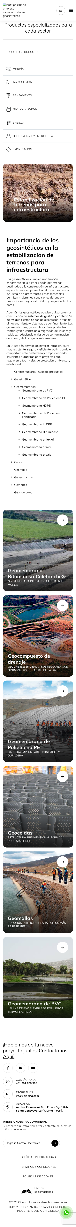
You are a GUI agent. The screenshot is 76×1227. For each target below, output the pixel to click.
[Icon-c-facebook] (8, 1068)
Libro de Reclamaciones (43, 1189)
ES (61, 10)
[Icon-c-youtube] (33, 1068)
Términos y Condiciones (38, 1166)
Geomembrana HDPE (36, 405)
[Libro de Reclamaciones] (26, 1191)
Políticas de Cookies (38, 1176)
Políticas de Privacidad (38, 1157)
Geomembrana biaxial (36, 447)
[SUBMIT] (54, 1143)
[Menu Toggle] (70, 10)
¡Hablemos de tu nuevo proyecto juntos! (35, 1050)
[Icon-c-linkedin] (20, 1068)
